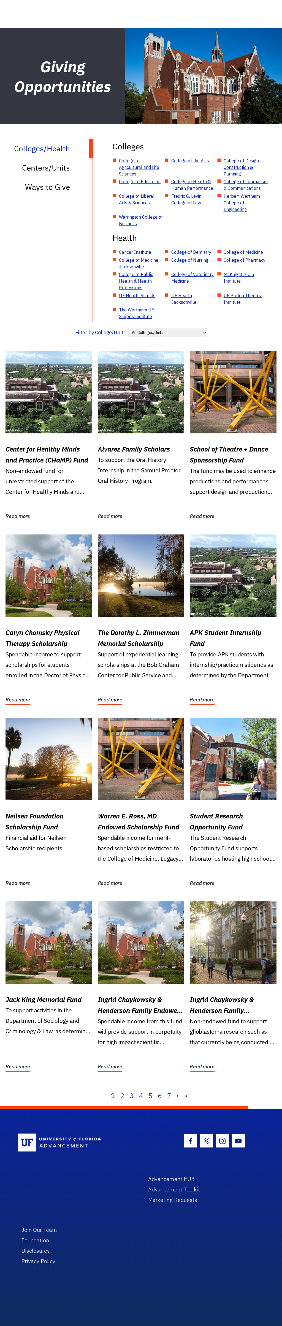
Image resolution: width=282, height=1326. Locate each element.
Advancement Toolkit (174, 1189)
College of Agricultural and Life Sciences (139, 167)
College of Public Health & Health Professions (136, 281)
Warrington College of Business (141, 220)
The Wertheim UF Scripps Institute (136, 313)
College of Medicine (243, 252)
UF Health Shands (137, 295)
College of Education (140, 181)
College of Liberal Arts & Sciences (136, 199)
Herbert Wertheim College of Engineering (242, 202)
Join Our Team (39, 1229)
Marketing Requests (172, 1200)
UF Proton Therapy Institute (243, 299)
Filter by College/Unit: (100, 332)
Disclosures (35, 1250)
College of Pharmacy (244, 260)
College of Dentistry (191, 252)
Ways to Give (47, 187)
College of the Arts (190, 160)
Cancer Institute (135, 252)
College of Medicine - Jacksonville (140, 263)
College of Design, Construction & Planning (242, 167)
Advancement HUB (171, 1179)
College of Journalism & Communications (246, 185)
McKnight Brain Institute (239, 278)
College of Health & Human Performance (192, 185)
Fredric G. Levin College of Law (186, 199)
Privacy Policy (38, 1261)
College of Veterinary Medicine (192, 278)
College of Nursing (189, 260)
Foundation (35, 1240)
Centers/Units (46, 168)
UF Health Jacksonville (183, 299)
